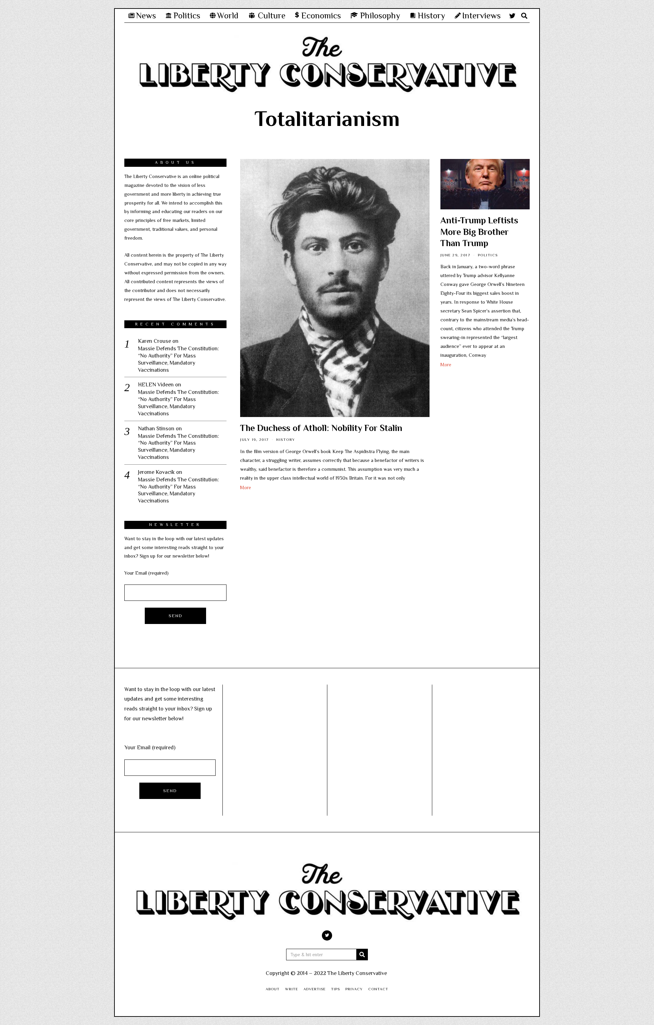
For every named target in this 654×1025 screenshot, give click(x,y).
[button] (362, 954)
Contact (378, 989)
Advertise (314, 989)
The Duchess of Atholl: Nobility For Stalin (321, 428)
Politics (488, 255)
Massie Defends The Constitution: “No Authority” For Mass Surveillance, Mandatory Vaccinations (178, 359)
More (245, 487)
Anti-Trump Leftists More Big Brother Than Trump (479, 232)
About (273, 989)
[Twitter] (512, 16)
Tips (335, 989)
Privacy (354, 989)
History (285, 439)
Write (291, 989)
